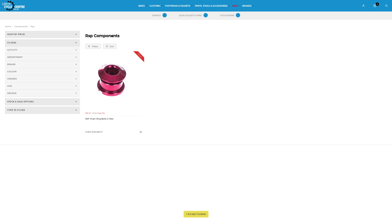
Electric (164, 176)
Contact (156, 15)
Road (163, 164)
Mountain (165, 168)
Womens (165, 187)
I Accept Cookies (196, 214)
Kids (163, 180)
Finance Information (105, 172)
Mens (163, 184)
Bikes (141, 6)
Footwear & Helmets (177, 6)
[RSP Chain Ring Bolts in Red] (113, 82)
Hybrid (164, 172)
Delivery (99, 164)
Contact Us (280, 168)
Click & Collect (102, 168)
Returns (99, 176)
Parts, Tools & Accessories (211, 6)
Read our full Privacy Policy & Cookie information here (196, 207)
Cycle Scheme (227, 15)
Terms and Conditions (106, 180)
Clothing (154, 6)
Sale (235, 6)
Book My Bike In (222, 164)
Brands (247, 6)
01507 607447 (283, 163)
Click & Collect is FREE (190, 15)
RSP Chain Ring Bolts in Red (99, 118)
